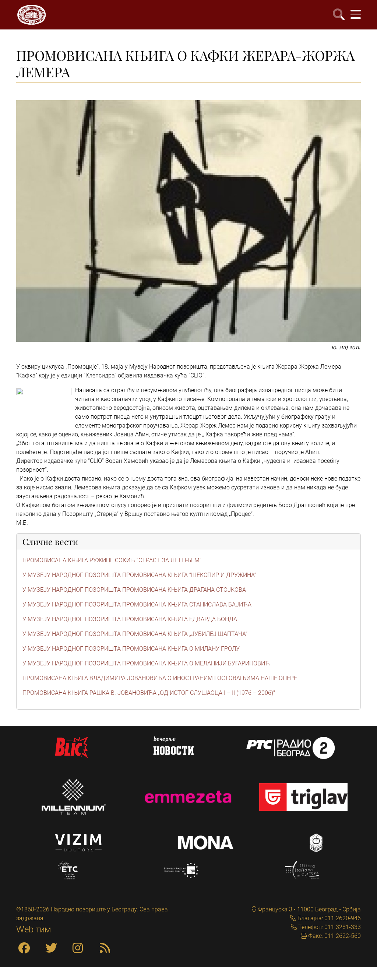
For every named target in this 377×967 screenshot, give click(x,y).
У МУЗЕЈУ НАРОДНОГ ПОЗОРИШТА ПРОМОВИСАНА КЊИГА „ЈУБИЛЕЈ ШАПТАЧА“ (134, 633)
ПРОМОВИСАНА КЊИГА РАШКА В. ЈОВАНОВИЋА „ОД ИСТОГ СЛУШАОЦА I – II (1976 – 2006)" (148, 692)
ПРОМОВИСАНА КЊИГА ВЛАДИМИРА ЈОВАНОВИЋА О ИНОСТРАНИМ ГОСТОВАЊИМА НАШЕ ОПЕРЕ (159, 678)
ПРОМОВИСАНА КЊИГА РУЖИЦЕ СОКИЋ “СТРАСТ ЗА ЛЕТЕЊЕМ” (111, 560)
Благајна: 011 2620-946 (328, 918)
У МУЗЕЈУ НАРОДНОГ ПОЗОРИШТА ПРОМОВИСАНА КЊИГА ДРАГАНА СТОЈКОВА (134, 589)
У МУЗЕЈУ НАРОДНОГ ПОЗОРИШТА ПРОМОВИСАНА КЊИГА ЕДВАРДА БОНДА (129, 619)
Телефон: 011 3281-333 (329, 927)
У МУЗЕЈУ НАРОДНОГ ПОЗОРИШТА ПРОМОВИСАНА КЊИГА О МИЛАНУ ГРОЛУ (131, 648)
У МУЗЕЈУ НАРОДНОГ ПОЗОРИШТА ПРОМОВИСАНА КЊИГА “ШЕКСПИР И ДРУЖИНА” (139, 575)
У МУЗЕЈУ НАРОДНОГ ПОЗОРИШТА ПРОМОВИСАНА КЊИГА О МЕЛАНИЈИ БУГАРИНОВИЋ (146, 663)
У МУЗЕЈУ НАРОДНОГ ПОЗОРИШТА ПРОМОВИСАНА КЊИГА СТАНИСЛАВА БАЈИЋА (136, 604)
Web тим (33, 929)
